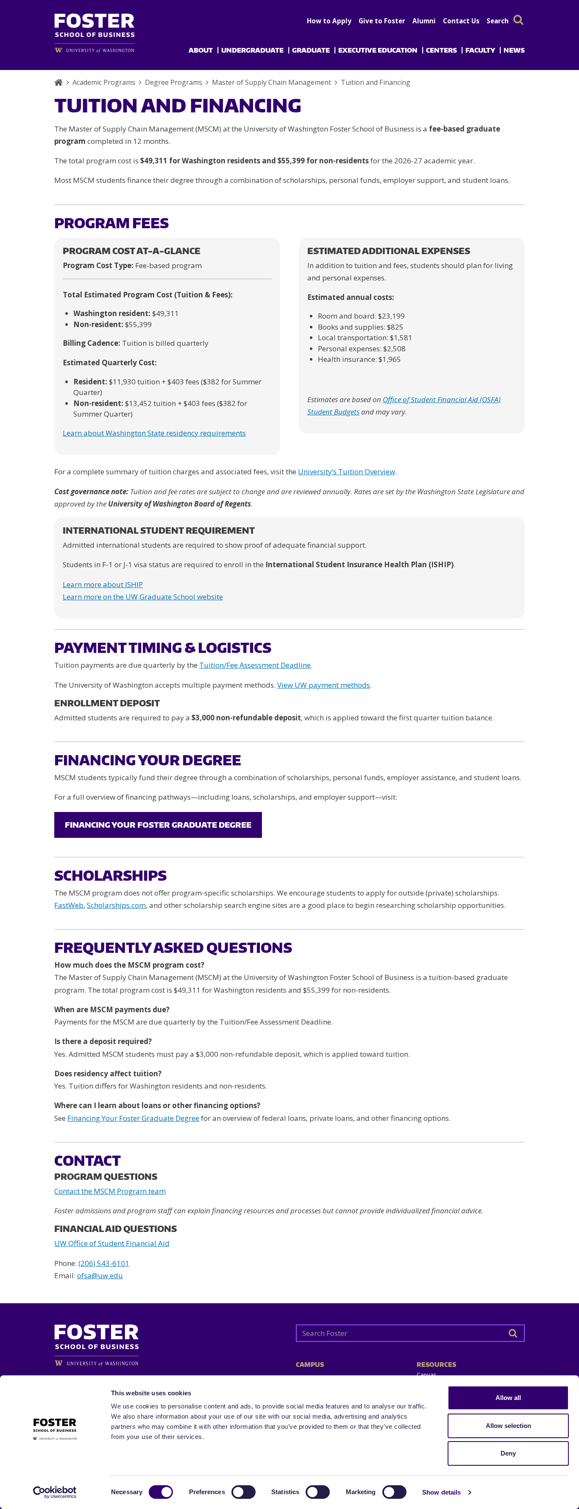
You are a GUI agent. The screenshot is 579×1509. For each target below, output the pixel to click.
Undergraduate (252, 50)
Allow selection (508, 1425)
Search (498, 21)
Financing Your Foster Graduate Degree (158, 824)
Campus (310, 1364)
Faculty (480, 50)
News (514, 50)
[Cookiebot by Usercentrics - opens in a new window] (55, 1492)
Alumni (424, 21)
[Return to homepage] (168, 1342)
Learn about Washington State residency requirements (154, 433)
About (201, 50)
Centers (441, 50)
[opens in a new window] (108, 50)
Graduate (311, 50)
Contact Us (461, 21)
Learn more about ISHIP (103, 584)
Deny (508, 1453)
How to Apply (329, 21)
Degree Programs (173, 82)
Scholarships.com (116, 905)
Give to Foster (382, 21)
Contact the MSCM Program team (110, 1191)
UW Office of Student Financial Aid (112, 1243)
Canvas (427, 1375)
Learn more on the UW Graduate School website (143, 597)
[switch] (243, 1492)
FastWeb (69, 905)
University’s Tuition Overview (346, 471)
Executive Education (378, 50)
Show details (441, 1492)
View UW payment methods (323, 685)
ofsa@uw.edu (100, 1275)
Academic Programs (103, 82)
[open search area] (518, 20)
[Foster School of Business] (58, 82)
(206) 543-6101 (103, 1263)
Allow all (508, 1397)
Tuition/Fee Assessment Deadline (255, 665)
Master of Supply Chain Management (271, 82)
